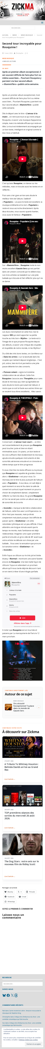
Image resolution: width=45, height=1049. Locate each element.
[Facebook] (8, 995)
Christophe (19, 53)
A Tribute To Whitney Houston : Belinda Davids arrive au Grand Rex (21, 767)
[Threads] (16, 995)
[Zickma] (22, 19)
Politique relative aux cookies (28, 1040)
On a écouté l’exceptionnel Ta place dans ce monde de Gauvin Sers (23, 707)
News (14, 35)
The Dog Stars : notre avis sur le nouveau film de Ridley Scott (21, 863)
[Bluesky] (4, 995)
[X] (12, 995)
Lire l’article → (9, 779)
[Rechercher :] (22, 28)
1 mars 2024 (8, 53)
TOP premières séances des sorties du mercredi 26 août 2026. (19, 815)
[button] (41, 22)
